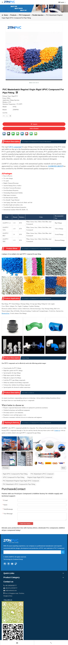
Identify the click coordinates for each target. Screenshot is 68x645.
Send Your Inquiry (25, 523)
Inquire (35, 124)
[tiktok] (15, 563)
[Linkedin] (8, 563)
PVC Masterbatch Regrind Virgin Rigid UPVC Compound (21, 481)
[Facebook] (4, 563)
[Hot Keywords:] (63, 552)
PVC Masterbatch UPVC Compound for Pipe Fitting (19, 484)
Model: (5, 106)
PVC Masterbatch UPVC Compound (42, 474)
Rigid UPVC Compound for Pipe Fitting (15, 474)
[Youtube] (12, 563)
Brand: (5, 109)
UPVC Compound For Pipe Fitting (13, 477)
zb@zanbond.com (11, 590)
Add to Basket (34, 128)
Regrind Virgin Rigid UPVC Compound (39, 477)
